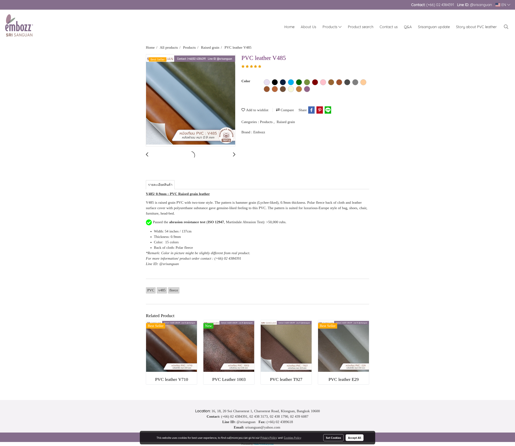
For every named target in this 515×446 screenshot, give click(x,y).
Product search (360, 27)
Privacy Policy (268, 437)
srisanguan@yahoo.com (262, 427)
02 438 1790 (279, 416)
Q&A (408, 27)
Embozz (259, 132)
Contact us (389, 27)
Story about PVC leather (476, 27)
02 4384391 (445, 4)
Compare (287, 110)
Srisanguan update (434, 27)
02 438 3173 (258, 416)
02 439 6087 (299, 416)
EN (503, 4)
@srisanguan (481, 4)
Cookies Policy (292, 437)
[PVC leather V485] (190, 100)
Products (330, 27)
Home (289, 27)
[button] (506, 27)
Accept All (354, 437)
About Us (308, 27)
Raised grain (286, 122)
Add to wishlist (256, 110)
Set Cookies (333, 437)
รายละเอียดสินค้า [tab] (160, 184)
